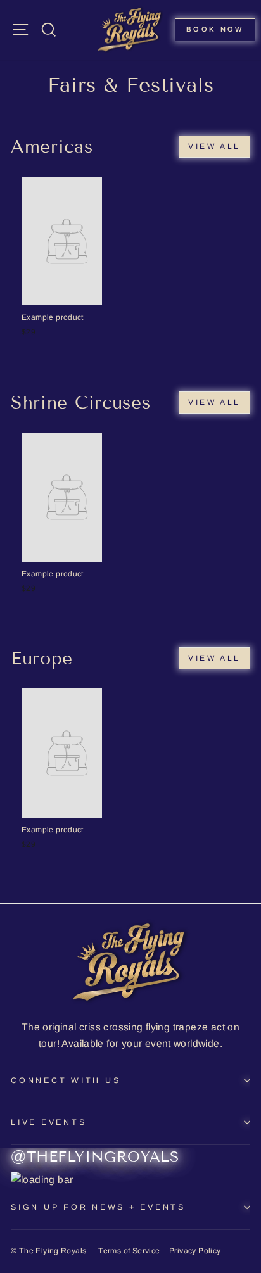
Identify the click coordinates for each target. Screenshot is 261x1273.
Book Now (214, 29)
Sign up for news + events (98, 1207)
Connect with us (65, 1080)
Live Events (48, 1122)
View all (214, 146)
